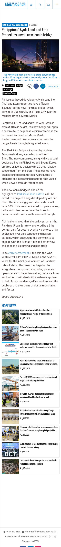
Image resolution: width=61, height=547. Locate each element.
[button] (40, 4)
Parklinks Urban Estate (30, 194)
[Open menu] (57, 4)
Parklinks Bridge (9, 93)
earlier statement (18, 253)
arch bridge (7, 89)
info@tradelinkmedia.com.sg (39, 531)
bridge (19, 85)
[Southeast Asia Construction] (20, 4)
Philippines (10, 85)
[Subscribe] (31, 4)
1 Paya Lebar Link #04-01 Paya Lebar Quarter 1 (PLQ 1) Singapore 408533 (31, 536)
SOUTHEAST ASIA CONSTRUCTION (15, 25)
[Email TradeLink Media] (48, 4)
